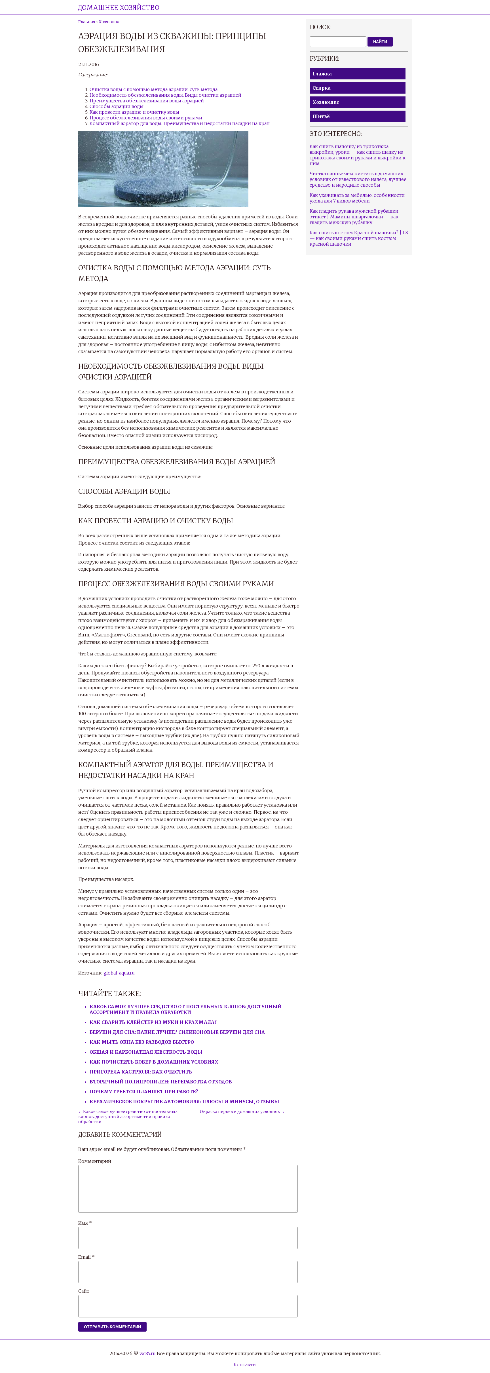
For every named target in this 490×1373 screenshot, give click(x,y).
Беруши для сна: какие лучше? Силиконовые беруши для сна (177, 1032)
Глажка (322, 74)
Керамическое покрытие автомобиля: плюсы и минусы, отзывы (184, 1101)
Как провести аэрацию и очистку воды (134, 112)
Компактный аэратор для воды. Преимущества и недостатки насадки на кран (180, 123)
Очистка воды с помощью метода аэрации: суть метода (153, 89)
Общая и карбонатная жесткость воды (146, 1052)
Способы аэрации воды (116, 106)
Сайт (83, 1291)
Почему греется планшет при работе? (144, 1091)
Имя (85, 1223)
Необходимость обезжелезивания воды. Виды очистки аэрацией (165, 95)
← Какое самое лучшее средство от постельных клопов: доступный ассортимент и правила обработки (128, 1116)
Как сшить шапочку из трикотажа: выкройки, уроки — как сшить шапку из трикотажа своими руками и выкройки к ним (357, 155)
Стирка (321, 88)
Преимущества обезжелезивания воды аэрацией (147, 101)
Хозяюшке (325, 102)
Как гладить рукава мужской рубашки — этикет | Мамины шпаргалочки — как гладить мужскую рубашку (357, 216)
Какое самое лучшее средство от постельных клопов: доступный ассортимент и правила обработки (186, 1009)
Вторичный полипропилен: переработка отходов (161, 1082)
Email (86, 1257)
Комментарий (94, 1161)
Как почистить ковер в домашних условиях (154, 1062)
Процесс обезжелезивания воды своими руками (146, 118)
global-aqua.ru (119, 973)
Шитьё (321, 116)
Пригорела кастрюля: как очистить (141, 1072)
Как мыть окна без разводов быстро (142, 1042)
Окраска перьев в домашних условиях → (242, 1111)
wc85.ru (148, 1353)
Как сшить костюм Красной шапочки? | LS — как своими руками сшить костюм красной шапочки (359, 238)
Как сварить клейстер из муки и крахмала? (153, 1022)
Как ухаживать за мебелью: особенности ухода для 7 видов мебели (357, 198)
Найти (380, 41)
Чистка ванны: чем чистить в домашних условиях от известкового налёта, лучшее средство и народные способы (358, 179)
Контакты (245, 1364)
